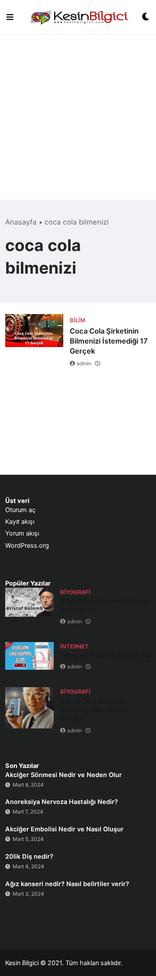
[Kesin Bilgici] (78, 17)
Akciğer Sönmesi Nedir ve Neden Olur (63, 775)
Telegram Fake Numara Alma (105, 655)
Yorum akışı (22, 533)
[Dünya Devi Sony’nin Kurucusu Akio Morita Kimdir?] (29, 707)
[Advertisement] (78, 121)
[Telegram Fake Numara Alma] (29, 655)
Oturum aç (20, 510)
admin (84, 363)
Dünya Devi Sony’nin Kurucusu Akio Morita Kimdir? (93, 710)
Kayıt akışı (19, 522)
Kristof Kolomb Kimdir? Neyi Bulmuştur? (104, 605)
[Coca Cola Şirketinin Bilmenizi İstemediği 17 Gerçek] (34, 330)
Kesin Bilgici (22, 963)
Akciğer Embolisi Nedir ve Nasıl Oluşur (64, 829)
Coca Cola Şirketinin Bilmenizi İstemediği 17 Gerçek (109, 341)
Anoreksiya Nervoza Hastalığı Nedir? (61, 802)
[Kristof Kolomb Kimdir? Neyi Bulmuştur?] (29, 602)
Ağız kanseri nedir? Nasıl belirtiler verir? (67, 884)
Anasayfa (20, 222)
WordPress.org (27, 545)
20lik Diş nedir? (29, 856)
